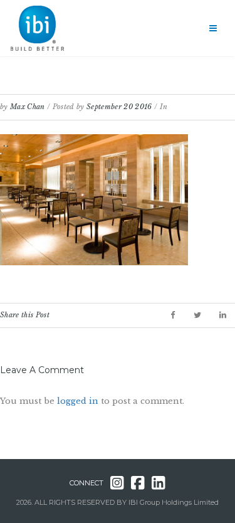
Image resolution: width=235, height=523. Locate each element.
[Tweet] (197, 315)
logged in (77, 401)
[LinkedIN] (222, 315)
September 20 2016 (119, 106)
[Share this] (172, 315)
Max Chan (27, 106)
